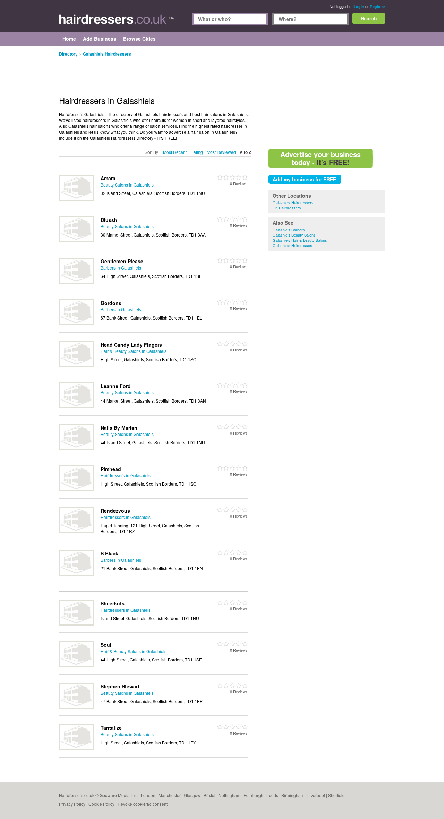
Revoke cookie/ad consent (143, 804)
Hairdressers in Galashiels (126, 475)
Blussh (109, 219)
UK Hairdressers (287, 207)
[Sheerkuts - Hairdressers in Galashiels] (76, 624)
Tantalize (111, 727)
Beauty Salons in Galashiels (127, 185)
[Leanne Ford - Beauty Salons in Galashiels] (76, 407)
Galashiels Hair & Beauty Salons (300, 240)
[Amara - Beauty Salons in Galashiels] (76, 199)
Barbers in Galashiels (121, 268)
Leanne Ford (116, 385)
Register (377, 6)
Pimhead (111, 468)
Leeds (272, 795)
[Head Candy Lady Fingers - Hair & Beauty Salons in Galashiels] (76, 365)
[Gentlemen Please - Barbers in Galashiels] (76, 282)
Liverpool (316, 795)
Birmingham (292, 795)
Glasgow (192, 795)
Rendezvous (115, 510)
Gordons (111, 302)
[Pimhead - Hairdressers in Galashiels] (76, 490)
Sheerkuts (113, 603)
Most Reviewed (221, 152)
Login (358, 6)
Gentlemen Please (122, 261)
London (148, 795)
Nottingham (229, 795)
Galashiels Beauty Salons (294, 235)
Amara (108, 178)
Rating (196, 152)
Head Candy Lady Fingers (131, 344)
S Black (109, 553)
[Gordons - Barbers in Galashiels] (76, 323)
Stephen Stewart (120, 686)
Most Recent (175, 152)
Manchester (170, 795)
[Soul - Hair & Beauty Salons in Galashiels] (76, 665)
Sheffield (336, 795)
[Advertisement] (326, 97)
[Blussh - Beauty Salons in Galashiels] (76, 240)
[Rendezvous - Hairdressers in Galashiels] (76, 531)
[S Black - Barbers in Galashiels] (76, 574)
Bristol (209, 795)
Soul (106, 644)
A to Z (245, 152)
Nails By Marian (119, 427)
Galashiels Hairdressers (293, 202)
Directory (68, 54)
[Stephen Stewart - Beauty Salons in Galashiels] (76, 707)
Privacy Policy (72, 804)
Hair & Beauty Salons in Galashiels (133, 351)
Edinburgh (253, 795)
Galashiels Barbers (289, 229)
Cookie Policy (101, 804)
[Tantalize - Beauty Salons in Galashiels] (76, 748)
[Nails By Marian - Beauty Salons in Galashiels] (76, 448)
